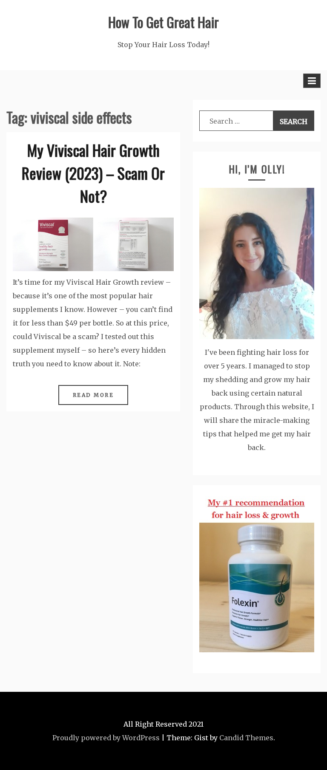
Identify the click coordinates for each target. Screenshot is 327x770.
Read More (93, 395)
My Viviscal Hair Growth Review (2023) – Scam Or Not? (93, 173)
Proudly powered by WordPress (106, 737)
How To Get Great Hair (163, 22)
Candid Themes (246, 737)
